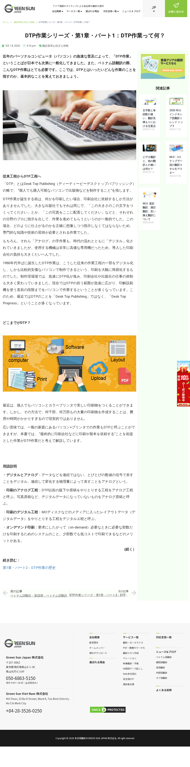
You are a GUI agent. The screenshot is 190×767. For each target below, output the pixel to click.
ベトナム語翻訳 (164, 656)
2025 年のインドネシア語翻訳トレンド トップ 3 (176, 118)
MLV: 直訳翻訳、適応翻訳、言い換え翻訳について (149, 211)
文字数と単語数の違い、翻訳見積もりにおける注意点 (149, 118)
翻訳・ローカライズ (133, 642)
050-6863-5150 (20, 677)
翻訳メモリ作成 (131, 652)
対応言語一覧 (110, 11)
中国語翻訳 (161, 672)
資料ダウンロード (98, 652)
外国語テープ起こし (133, 668)
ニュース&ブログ (166, 651)
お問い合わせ (176, 11)
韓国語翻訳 (161, 662)
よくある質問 (164, 690)
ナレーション (129, 657)
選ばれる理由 (92, 11)
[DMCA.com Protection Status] (107, 709)
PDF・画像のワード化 (134, 647)
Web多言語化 (130, 673)
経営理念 (93, 642)
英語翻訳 (160, 667)
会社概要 (56, 11)
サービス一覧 (73, 11)
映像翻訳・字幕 (131, 663)
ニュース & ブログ (131, 11)
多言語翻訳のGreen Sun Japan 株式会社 (96, 738)
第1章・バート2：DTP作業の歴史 (29, 568)
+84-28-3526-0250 (24, 710)
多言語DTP (128, 678)
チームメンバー (97, 647)
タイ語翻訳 (161, 677)
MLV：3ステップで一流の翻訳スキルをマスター (175, 165)
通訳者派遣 (128, 684)
